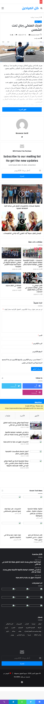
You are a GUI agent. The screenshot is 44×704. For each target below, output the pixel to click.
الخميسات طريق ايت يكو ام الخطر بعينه (15, 441)
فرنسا (29, 635)
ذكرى (7, 631)
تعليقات (7, 416)
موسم (12, 635)
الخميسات (19, 624)
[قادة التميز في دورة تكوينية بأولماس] (8, 600)
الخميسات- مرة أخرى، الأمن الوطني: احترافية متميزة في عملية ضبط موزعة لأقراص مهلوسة (12, 263)
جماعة (13, 631)
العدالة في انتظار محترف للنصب (13, 286)
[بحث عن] (41, 8)
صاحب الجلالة (37, 635)
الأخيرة (22, 416)
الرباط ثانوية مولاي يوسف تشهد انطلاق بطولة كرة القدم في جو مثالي (15, 423)
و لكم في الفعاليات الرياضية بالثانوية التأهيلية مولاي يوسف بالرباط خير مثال (16, 433)
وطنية (32, 17)
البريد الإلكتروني (37, 343)
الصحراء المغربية (30, 627)
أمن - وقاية (38, 21)
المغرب (13, 627)
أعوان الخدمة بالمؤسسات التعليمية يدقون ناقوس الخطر (16, 452)
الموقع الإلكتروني (37, 351)
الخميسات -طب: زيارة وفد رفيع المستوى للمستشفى (12, 510)
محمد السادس (21, 635)
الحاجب (27, 624)
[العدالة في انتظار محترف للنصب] (11, 278)
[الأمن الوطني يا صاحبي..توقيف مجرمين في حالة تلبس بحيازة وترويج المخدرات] (32, 278)
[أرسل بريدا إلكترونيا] (29, 35)
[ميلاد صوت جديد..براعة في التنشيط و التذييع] (11, 527)
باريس (6, 627)
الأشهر (37, 416)
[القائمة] (3, 8)
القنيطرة (20, 627)
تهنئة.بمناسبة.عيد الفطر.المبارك (32, 631)
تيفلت (19, 631)
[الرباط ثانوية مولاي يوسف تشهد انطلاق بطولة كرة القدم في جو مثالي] (36, 426)
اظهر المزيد (22, 109)
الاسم (40, 335)
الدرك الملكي (9, 624)
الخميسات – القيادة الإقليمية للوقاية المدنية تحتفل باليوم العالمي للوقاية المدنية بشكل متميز (32, 263)
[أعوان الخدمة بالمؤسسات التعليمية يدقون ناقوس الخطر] (36, 454)
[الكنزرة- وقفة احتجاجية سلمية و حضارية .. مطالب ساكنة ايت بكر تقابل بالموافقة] (32, 501)
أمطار (39, 624)
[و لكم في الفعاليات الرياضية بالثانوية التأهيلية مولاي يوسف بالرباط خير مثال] (36, 435)
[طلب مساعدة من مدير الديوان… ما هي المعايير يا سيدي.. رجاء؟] (32, 527)
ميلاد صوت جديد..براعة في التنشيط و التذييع (12, 536)
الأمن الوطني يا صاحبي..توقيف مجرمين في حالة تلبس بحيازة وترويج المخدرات (33, 288)
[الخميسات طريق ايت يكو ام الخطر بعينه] (36, 445)
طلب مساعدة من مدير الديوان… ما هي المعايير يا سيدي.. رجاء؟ (34, 537)
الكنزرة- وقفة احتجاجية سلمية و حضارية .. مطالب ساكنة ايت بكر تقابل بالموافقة (34, 512)
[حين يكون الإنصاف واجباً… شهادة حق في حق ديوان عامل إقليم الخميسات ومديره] (35, 591)
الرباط (39, 627)
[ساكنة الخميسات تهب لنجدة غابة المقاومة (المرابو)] (35, 608)
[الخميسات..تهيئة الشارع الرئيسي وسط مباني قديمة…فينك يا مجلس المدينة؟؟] (8, 608)
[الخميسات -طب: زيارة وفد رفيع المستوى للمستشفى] (11, 501)
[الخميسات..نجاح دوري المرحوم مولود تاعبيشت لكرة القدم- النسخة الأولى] (22, 608)
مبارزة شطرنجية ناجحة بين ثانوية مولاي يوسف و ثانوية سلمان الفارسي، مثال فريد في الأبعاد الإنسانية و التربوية (16, 463)
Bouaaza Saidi (34, 35)
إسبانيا (33, 624)
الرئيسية (37, 17)
